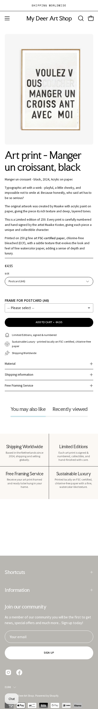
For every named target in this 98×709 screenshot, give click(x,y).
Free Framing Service (19, 386)
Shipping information (19, 375)
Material (10, 364)
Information (17, 590)
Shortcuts (15, 572)
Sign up (49, 653)
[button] (80, 18)
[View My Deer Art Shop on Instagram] (8, 672)
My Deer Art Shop (49, 18)
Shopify (53, 695)
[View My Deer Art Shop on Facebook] (19, 672)
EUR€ (8, 687)
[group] (49, 5)
